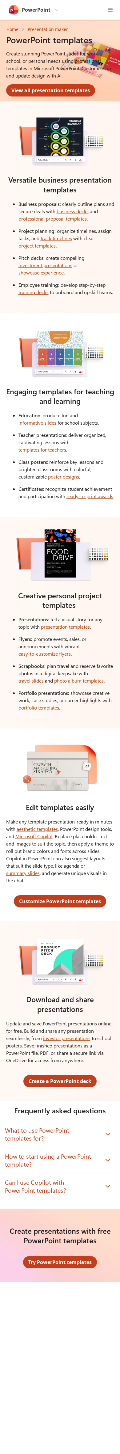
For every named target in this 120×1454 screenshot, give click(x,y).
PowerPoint (36, 9)
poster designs (63, 476)
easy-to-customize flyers (44, 653)
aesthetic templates (37, 829)
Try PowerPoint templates (60, 1262)
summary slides (23, 873)
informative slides (37, 422)
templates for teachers (42, 449)
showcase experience (41, 272)
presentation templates (65, 626)
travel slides (31, 680)
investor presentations (66, 1038)
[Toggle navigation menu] (110, 9)
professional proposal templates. (53, 218)
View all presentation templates (50, 90)
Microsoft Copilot (34, 836)
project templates (37, 245)
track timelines (56, 238)
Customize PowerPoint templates (60, 901)
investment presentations (45, 265)
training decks (33, 292)
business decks (73, 211)
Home (12, 29)
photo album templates (79, 680)
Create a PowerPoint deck (60, 1081)
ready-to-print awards (89, 496)
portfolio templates (38, 707)
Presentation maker (48, 29)
